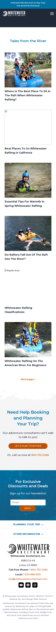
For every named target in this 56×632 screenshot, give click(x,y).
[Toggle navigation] (52, 13)
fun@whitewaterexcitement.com (28, 579)
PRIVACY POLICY (44, 596)
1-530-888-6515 (32, 574)
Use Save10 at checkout (28, 6)
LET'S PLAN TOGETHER (28, 446)
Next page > (28, 379)
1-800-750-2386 (38, 569)
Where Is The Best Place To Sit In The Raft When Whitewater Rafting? (27, 95)
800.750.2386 (40, 455)
